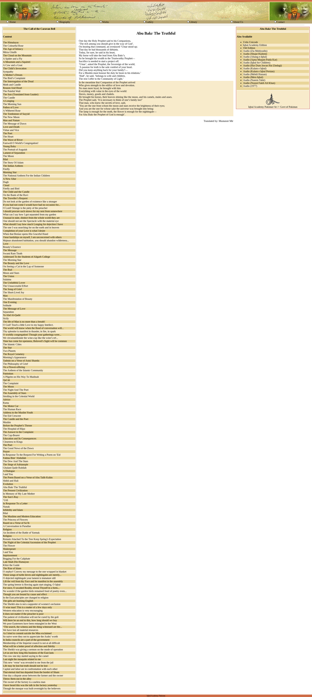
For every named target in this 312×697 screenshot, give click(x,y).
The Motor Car (10, 406)
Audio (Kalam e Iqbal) (254, 68)
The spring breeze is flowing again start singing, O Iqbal (31, 584)
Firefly (6, 169)
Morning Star (10, 172)
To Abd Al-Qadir (11, 315)
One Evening (10, 302)
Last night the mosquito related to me (22, 659)
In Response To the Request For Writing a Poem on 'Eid (31, 454)
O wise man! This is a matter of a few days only (27, 607)
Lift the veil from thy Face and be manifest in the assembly (33, 581)
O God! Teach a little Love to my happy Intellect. (28, 325)
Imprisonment (10, 555)
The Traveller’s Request (15, 198)
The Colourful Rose (13, 45)
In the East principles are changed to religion (25, 597)
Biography (64, 22)
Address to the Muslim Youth (18, 412)
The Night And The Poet (15, 389)
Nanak (6, 506)
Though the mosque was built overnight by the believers (31, 688)
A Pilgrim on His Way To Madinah (21, 376)
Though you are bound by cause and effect (25, 594)
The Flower (9, 545)
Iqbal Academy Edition (255, 45)
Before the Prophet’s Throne (17, 425)
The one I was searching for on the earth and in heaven (31, 227)
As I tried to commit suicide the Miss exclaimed (27, 633)
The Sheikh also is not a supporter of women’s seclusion (31, 604)
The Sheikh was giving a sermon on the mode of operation (33, 649)
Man (5, 295)
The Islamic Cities (12, 344)
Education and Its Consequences (19, 438)
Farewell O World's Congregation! (20, 143)
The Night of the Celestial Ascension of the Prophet (29, 542)
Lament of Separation (14, 152)
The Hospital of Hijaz (14, 428)
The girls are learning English (18, 600)
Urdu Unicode (250, 42)
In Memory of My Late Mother (19, 493)
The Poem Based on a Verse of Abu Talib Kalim (27, 477)
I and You (8, 474)
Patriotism (8, 373)
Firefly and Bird (11, 188)
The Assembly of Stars (14, 393)
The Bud (7, 269)
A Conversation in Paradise (17, 526)
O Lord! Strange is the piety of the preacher (25, 208)
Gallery (149, 22)
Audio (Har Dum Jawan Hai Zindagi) (262, 65)
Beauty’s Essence (12, 247)
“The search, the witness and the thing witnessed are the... (32, 626)
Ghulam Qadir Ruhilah (14, 467)
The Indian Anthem (13, 165)
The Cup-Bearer (11, 435)
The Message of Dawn (14, 123)
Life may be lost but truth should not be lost (25, 665)
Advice (6, 399)
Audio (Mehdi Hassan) (255, 74)
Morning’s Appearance (14, 357)
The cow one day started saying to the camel (25, 656)
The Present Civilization (15, 490)
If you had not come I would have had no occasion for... (31, 204)
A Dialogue (9, 471)
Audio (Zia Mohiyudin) (255, 51)
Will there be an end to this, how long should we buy (30, 620)
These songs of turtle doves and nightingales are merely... (32, 574)
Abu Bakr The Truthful (15, 487)
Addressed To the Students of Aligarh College (26, 256)
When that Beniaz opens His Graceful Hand (25, 234)
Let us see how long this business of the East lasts (28, 652)
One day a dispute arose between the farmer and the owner (33, 675)
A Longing (8, 101)
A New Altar (9, 178)
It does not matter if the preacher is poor (23, 613)
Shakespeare (9, 549)
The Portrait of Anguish (15, 149)
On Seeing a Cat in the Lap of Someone (23, 266)
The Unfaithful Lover (14, 282)
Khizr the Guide (11, 565)
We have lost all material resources (20, 630)
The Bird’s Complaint (14, 78)
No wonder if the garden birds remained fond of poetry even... (35, 591)
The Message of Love (14, 308)
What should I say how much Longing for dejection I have (33, 224)
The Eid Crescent (12, 415)
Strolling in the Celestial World (18, 396)
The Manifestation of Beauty (17, 299)
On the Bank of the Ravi (15, 195)
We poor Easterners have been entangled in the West (30, 623)
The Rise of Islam (12, 568)
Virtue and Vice (11, 130)
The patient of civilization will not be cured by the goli (30, 617)
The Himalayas (11, 42)
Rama (6, 402)
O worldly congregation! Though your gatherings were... (32, 334)
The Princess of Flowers (15, 519)
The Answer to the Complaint (18, 432)
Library (193, 22)
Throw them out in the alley (17, 678)
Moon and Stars (11, 273)
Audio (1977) (250, 86)
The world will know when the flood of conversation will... (33, 328)
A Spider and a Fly (12, 58)
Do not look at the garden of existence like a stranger (30, 201)
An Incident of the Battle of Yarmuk (21, 532)
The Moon (8, 156)
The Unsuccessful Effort (15, 286)
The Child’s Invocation (14, 68)
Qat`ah (6, 380)
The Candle (9, 97)
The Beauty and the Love (16, 263)
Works (105, 22)
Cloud (6, 185)
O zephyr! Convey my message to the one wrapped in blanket (34, 571)
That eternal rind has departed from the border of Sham (31, 672)
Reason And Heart (12, 88)
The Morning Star (12, 260)
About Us (238, 22)
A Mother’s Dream (12, 75)
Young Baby (9, 146)
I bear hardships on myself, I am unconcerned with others (32, 237)
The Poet (7, 133)
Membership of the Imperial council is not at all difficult (31, 643)
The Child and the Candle (16, 191)
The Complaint (10, 383)
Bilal (5, 159)
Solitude (7, 305)
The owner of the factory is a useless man (24, 682)
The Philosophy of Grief (15, 363)
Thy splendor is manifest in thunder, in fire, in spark (29, 331)
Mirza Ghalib (10, 52)
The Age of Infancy (13, 49)
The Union (8, 276)
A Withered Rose (11, 110)
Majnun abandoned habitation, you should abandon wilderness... (36, 240)
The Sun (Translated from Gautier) (20, 94)
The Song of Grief (12, 289)
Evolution (8, 484)
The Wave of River (13, 139)
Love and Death (11, 126)
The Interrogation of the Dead (18, 81)
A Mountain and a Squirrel (16, 62)
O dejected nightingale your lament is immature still (29, 578)
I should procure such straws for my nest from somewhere (32, 211)
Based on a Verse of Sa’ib (16, 523)
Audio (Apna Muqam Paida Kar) (260, 59)
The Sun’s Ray (10, 497)
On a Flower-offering (14, 367)
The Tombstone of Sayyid (16, 113)
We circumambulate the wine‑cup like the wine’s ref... (30, 337)
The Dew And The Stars (15, 461)
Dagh (6, 182)
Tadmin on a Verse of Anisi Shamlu (21, 360)
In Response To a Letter (15, 503)
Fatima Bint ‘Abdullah (14, 458)
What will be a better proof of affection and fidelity (29, 646)
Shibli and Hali (10, 480)
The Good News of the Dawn (18, 448)
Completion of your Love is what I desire (24, 230)
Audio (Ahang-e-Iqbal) (255, 56)
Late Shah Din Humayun (16, 561)
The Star (7, 347)
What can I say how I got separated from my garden (29, 214)
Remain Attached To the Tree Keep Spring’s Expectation (32, 539)
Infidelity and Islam (13, 510)
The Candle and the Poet (15, 419)
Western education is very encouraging (23, 610)
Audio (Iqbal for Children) (256, 62)
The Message (10, 250)
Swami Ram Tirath (12, 253)
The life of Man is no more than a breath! (24, 321)
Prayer (6, 451)
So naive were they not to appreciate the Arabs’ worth (30, 636)
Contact (281, 22)
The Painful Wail (11, 91)
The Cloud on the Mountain (17, 55)
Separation (8, 312)
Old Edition (249, 48)
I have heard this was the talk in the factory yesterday (30, 685)
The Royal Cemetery (13, 354)
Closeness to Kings (13, 441)
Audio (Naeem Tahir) (254, 80)
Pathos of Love (11, 107)
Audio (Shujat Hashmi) (255, 53)
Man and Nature (11, 120)
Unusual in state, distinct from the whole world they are (31, 217)
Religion (7, 529)
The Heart (8, 136)
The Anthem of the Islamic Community (23, 370)
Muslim (7, 422)
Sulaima (7, 279)
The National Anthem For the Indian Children (26, 175)
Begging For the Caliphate (16, 558)
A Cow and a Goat (12, 65)
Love (5, 243)
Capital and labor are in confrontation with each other (30, 669)
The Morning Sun (12, 104)
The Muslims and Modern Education (22, 516)
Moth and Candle (12, 84)
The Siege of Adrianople (15, 464)
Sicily (6, 318)
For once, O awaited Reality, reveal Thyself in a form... (31, 587)
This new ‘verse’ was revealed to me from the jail (28, 662)
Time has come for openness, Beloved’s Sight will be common (35, 341)
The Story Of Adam (13, 162)
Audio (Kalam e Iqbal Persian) (258, 71)
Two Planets (9, 350)
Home (12, 22)
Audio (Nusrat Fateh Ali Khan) (259, 83)
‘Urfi (5, 500)
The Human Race (12, 409)
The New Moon (11, 117)
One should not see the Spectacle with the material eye (31, 221)
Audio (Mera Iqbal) (253, 77)
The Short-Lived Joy (13, 292)
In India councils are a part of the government (26, 639)
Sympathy (8, 71)
